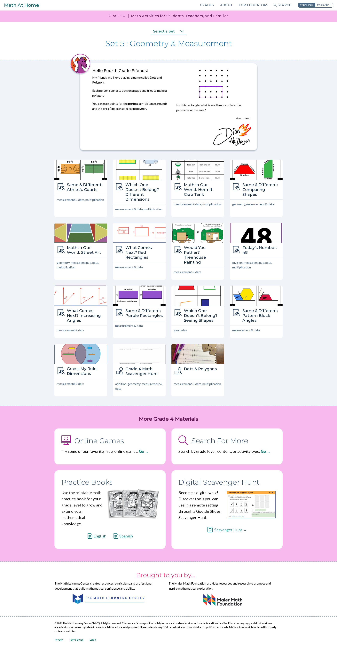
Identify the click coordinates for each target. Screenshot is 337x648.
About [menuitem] (226, 5)
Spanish (126, 536)
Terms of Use (76, 639)
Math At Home (21, 5)
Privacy (59, 639)
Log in (93, 639)
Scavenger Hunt (228, 529)
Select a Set (164, 31)
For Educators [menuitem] (253, 5)
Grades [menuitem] (207, 5)
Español (324, 5)
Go (141, 451)
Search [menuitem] (285, 5)
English (306, 5)
